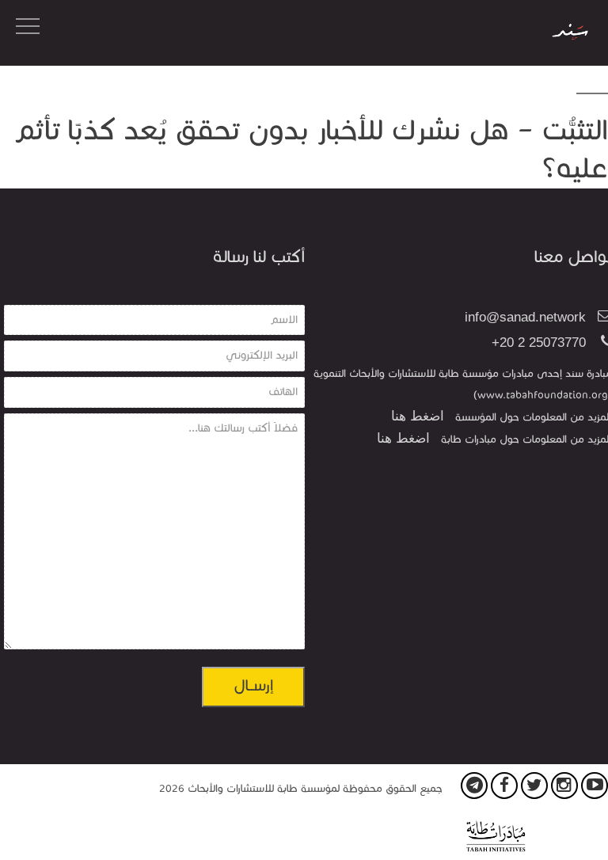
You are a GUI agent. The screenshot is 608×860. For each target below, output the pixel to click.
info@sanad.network (525, 317)
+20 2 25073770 (539, 342)
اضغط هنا (417, 416)
